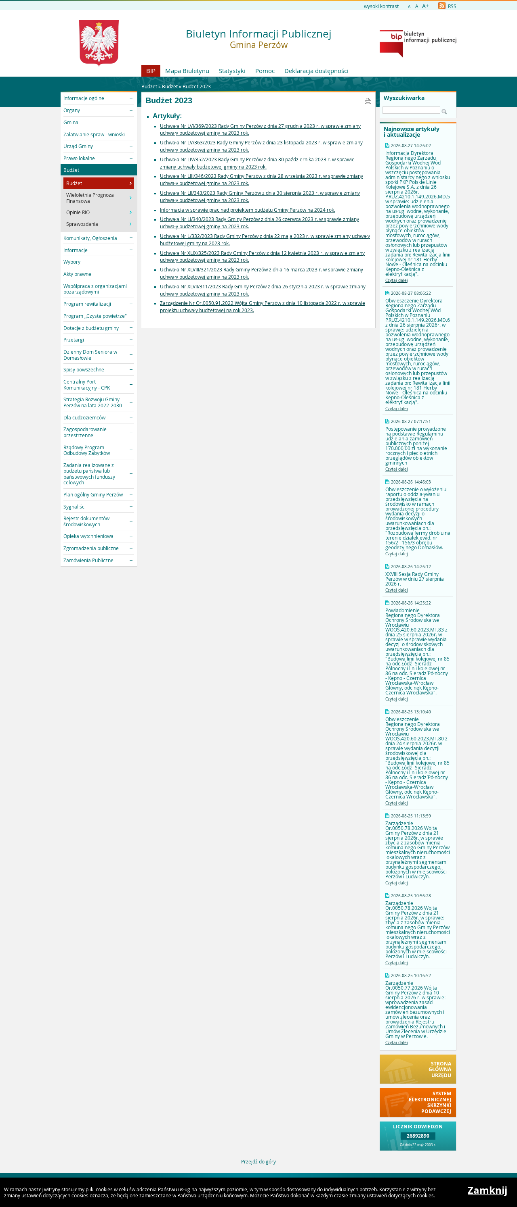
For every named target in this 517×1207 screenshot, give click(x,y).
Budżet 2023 (197, 86)
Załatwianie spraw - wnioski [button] (94, 134)
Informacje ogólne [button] (83, 98)
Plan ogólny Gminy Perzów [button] (93, 494)
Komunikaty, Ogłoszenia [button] (90, 238)
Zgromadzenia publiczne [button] (91, 548)
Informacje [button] (75, 250)
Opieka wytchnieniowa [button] (88, 536)
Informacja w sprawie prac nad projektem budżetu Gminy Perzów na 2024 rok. (247, 209)
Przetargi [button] (73, 339)
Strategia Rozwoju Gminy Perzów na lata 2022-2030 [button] (92, 402)
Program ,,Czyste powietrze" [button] (95, 316)
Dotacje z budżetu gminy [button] (91, 328)
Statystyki (232, 71)
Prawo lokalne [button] (79, 158)
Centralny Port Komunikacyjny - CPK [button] (86, 384)
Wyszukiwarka (404, 98)
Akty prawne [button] (77, 274)
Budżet (170, 86)
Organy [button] (71, 110)
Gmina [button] (70, 122)
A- (410, 6)
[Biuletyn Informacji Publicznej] (418, 55)
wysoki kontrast (381, 6)
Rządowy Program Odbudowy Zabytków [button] (86, 450)
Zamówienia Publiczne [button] (88, 560)
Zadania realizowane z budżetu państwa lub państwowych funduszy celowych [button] (89, 474)
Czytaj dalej (396, 280)
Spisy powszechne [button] (83, 369)
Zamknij (487, 1190)
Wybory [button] (71, 261)
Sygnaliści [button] (74, 506)
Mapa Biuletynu (187, 71)
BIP (151, 71)
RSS (451, 6)
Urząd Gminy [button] (78, 146)
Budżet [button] (71, 170)
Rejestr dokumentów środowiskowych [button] (86, 521)
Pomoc (265, 71)
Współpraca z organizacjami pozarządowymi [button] (95, 289)
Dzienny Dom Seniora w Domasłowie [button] (90, 354)
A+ (425, 6)
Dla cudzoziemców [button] (84, 417)
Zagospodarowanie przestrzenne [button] (85, 432)
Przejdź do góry (258, 1161)
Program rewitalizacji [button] (87, 303)
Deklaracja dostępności (316, 71)
